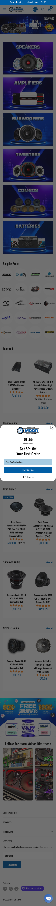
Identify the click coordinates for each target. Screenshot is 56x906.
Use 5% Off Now (28, 470)
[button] (48, 898)
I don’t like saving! (28, 477)
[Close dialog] (52, 427)
